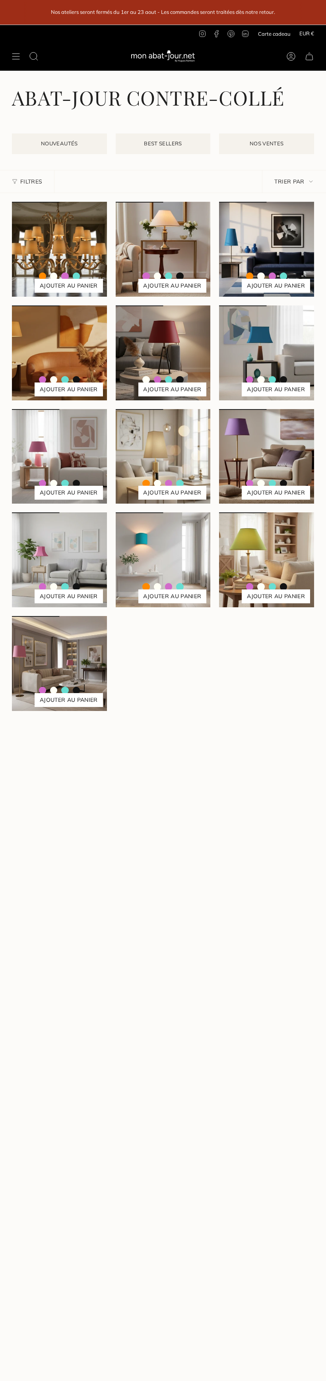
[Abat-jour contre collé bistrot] (266, 249)
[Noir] (179, 276)
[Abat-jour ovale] (266, 456)
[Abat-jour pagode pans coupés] (59, 559)
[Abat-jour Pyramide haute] (163, 456)
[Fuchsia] (64, 276)
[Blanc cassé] (53, 276)
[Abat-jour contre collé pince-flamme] (59, 249)
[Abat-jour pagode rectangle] (266, 352)
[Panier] (309, 56)
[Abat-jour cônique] (163, 352)
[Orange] (42, 276)
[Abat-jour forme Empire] (59, 352)
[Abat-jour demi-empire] (59, 456)
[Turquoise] (76, 276)
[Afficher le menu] (16, 56)
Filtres (31, 181)
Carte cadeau (274, 34)
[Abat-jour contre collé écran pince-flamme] (163, 559)
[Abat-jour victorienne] (266, 559)
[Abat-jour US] (59, 663)
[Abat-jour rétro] (163, 249)
